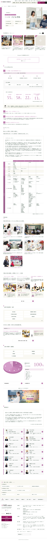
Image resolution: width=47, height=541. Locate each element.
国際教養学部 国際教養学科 (35, 486)
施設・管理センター (34, 2)
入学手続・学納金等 (34, 517)
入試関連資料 (43, 517)
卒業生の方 (23, 0)
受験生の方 (16, 0)
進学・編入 (22, 301)
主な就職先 (35, 521)
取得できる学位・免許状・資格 (22, 340)
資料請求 (39, 2)
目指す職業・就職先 (8, 23)
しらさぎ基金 (29, 506)
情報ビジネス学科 (34, 494)
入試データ (29, 518)
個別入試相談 (24, 519)
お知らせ (18, 531)
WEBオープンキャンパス (38, 516)
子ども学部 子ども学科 (20, 486)
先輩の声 (7, 25)
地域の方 (34, 0)
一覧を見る (40, 33)
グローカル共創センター (34, 529)
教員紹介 (16, 23)
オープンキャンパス (25, 516)
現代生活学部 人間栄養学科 (5, 486)
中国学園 (14, 2)
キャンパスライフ (28, 2)
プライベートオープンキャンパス (31, 516)
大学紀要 (37, 505)
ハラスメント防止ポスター (4, 527)
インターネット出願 (25, 518)
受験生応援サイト (20, 534)
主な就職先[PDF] (27, 383)
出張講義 (43, 518)
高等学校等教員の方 (38, 0)
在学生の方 (19, 0)
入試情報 (21, 2)
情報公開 (40, 505)
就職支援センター (42, 521)
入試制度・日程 (24, 517)
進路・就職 (24, 2)
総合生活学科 (4, 494)
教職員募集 (24, 506)
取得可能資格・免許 (18, 21)
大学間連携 (38, 529)
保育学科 (18, 494)
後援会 (26, 506)
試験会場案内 (32, 518)
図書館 (23, 529)
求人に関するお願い (25, 522)
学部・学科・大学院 (9, 482)
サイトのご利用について (4, 525)
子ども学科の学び (8, 21)
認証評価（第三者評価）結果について (5, 524)
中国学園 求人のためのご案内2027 (31, 522)
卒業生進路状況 (6, 383)
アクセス (43, 0)
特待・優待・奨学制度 (39, 517)
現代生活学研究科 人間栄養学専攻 (6, 490)
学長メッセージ (31, 505)
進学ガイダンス (36, 518)
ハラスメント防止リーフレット (4, 526)
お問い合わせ (42, 2)
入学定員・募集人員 (29, 517)
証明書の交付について (29, 531)
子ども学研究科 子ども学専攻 (21, 490)
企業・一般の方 (31, 0)
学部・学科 (17, 2)
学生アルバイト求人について (23, 531)
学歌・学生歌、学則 (26, 505)
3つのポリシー (42, 505)
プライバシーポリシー (3, 523)
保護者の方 (26, 0)
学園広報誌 (34, 505)
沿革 (23, 505)
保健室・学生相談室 (42, 529)
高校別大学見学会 (40, 518)
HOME (2, 6)
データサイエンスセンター (28, 529)
